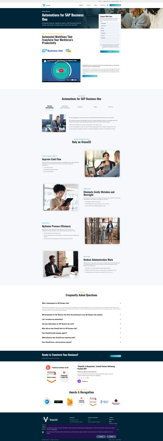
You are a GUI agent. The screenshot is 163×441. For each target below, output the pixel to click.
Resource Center (113, 423)
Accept (101, 436)
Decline (111, 436)
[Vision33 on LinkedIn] (43, 432)
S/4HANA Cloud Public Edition (76, 421)
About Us (111, 419)
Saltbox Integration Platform (94, 421)
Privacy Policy (111, 439)
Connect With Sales (115, 356)
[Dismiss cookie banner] (115, 425)
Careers (111, 417)
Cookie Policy (54, 429)
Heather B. (85, 381)
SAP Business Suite (74, 419)
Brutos (89, 419)
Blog (110, 421)
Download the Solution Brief (89, 76)
